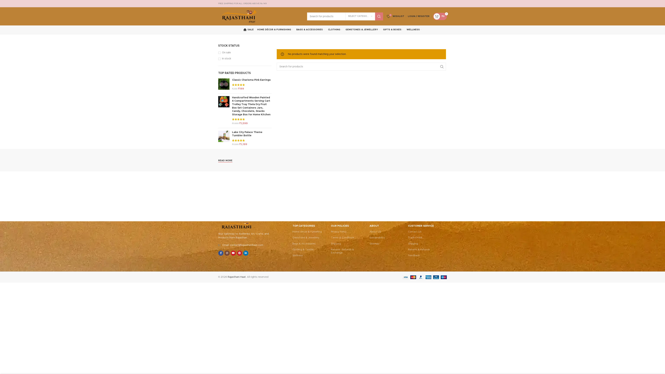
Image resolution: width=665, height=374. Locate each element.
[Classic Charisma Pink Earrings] (223, 84)
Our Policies (340, 226)
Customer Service (421, 226)
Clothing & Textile (303, 249)
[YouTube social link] (233, 253)
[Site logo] (239, 16)
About (374, 226)
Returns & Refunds (419, 249)
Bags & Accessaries (304, 244)
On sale (226, 52)
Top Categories (303, 226)
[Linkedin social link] (245, 253)
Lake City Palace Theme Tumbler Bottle (247, 134)
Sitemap (374, 244)
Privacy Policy (339, 232)
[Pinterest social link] (239, 253)
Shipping (336, 244)
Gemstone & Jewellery (305, 238)
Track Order (415, 238)
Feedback (414, 255)
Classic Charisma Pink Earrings (251, 80)
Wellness (297, 255)
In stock (226, 58)
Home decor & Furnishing (307, 232)
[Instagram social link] (227, 253)
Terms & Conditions (342, 238)
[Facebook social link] (220, 253)
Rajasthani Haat (237, 277)
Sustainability (377, 238)
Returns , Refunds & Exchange (342, 251)
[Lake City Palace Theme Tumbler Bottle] (223, 138)
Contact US (415, 232)
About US (375, 232)
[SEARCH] (379, 16)
